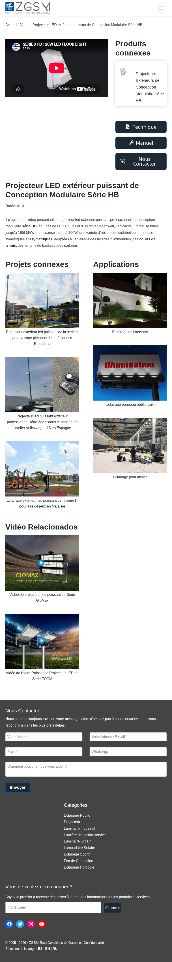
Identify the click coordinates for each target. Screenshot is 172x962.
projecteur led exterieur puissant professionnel (95, 220)
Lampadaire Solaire (79, 848)
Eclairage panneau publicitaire (130, 404)
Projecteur (72, 822)
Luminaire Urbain (77, 841)
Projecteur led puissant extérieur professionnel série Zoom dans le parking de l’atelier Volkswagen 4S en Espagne (42, 422)
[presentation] (123, 72)
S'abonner (112, 908)
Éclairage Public (77, 815)
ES (40, 949)
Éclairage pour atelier (130, 477)
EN (47, 949)
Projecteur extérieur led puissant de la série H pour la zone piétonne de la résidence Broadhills (42, 338)
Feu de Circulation (78, 861)
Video (25, 25)
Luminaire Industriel (79, 828)
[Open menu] (161, 8)
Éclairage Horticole (79, 867)
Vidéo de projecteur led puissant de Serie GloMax (42, 597)
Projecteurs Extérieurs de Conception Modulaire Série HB (150, 87)
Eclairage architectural (130, 332)
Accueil (11, 25)
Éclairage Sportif (77, 854)
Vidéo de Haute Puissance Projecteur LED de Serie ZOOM (42, 676)
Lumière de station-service (85, 835)
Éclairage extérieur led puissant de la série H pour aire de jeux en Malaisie (42, 503)
